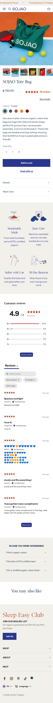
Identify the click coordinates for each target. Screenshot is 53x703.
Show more (26, 525)
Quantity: (7, 146)
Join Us (9, 636)
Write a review (26, 355)
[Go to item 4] (32, 72)
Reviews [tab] (11, 365)
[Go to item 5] (41, 72)
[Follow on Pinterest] (18, 678)
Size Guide (45, 99)
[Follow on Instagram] (11, 678)
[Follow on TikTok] (25, 678)
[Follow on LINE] (31, 678)
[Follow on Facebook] (4, 678)
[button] (26, 323)
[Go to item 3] (24, 72)
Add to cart (26, 162)
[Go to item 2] (15, 72)
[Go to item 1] (6, 72)
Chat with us (26, 171)
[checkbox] (10, 385)
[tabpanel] (26, 450)
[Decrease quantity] (6, 152)
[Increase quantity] (19, 152)
